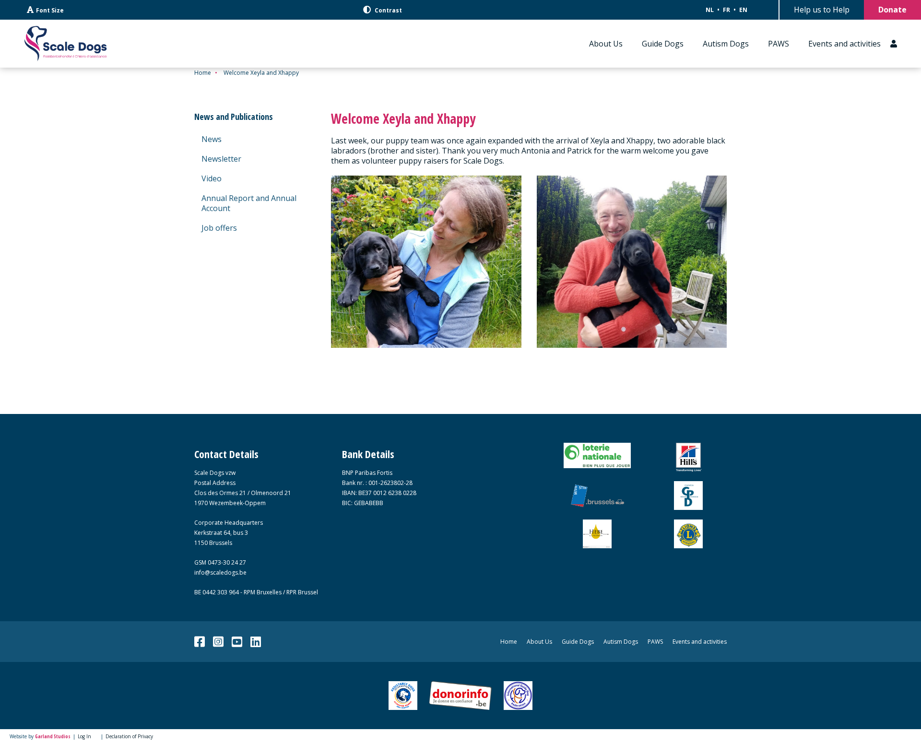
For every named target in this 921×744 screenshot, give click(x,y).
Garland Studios (53, 736)
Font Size (50, 10)
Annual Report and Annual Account (248, 203)
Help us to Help (822, 9)
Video (211, 178)
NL (710, 10)
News (211, 139)
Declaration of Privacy (129, 736)
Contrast (387, 10)
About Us (606, 43)
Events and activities (844, 43)
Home (202, 73)
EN (743, 10)
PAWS (778, 43)
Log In (84, 736)
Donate (892, 9)
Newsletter (221, 159)
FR (726, 10)
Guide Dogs (663, 43)
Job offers (219, 228)
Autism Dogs (726, 43)
